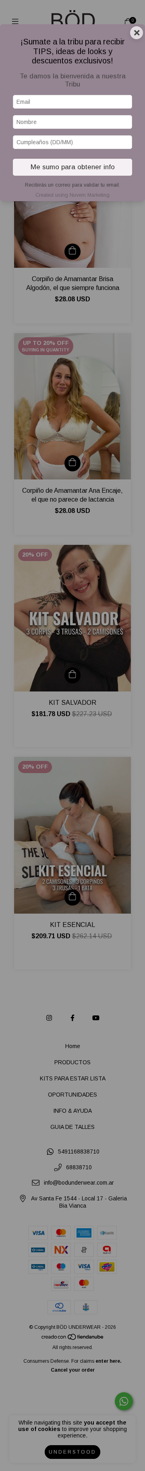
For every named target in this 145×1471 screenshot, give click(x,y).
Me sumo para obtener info (73, 167)
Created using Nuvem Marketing (72, 195)
